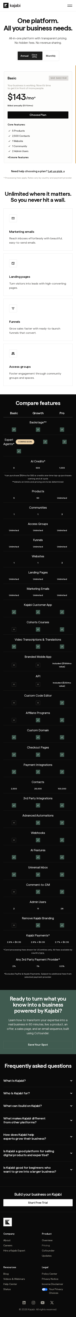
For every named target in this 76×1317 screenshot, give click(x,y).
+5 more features (18, 157)
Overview (47, 1240)
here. (42, 953)
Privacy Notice (50, 1278)
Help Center (10, 1284)
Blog (6, 1273)
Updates (47, 1255)
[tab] (30, 56)
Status (7, 1289)
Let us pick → (56, 171)
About (6, 1240)
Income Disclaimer (52, 1284)
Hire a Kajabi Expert (14, 1250)
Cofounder (48, 1250)
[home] (11, 5)
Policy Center (49, 1273)
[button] (70, 6)
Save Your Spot (38, 1044)
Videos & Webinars (14, 1278)
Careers (7, 1245)
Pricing (46, 1245)
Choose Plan (38, 115)
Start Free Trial (38, 1202)
